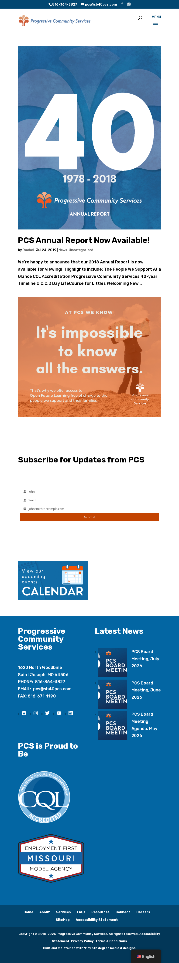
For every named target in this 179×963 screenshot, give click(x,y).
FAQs (81, 912)
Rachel (28, 250)
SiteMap (63, 920)
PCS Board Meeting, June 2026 (146, 690)
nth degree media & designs (114, 948)
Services (63, 912)
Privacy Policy (82, 941)
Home (28, 912)
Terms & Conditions (111, 941)
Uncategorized (81, 250)
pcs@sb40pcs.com (52, 688)
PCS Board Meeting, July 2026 (145, 658)
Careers (143, 912)
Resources (100, 912)
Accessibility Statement (97, 920)
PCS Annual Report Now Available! (84, 240)
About (44, 912)
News (63, 250)
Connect (123, 912)
